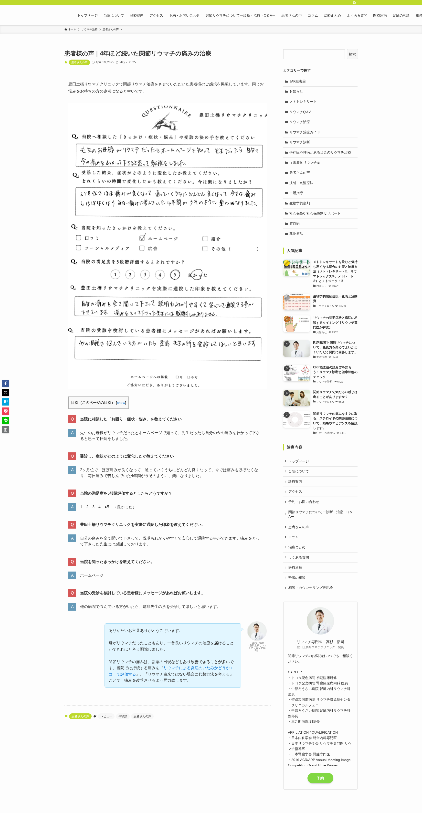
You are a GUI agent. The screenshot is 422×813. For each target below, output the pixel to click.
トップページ (298, 461)
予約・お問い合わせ (303, 502)
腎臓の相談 (297, 578)
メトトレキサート (303, 102)
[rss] (354, 2)
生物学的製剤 (299, 203)
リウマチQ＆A (300, 112)
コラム (293, 537)
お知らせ (296, 91)
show (121, 403)
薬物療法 (296, 234)
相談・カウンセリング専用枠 (310, 588)
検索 (352, 54)
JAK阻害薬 (297, 81)
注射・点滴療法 (301, 183)
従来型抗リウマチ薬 (304, 163)
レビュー (106, 716)
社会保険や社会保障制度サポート (315, 213)
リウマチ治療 (299, 122)
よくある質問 (298, 557)
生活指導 (296, 193)
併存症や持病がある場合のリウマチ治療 (320, 152)
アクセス (295, 491)
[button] (5, 383)
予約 (320, 778)
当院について (298, 471)
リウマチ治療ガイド (304, 132)
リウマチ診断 (299, 142)
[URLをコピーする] (5, 429)
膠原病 (294, 223)
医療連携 (295, 567)
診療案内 (295, 481)
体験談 (122, 716)
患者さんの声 (79, 62)
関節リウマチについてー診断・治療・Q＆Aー (320, 514)
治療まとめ (297, 547)
